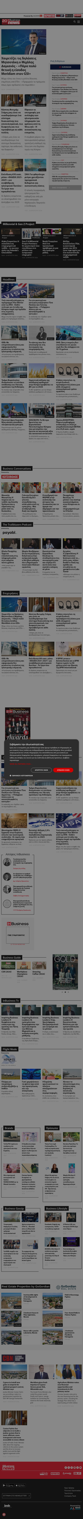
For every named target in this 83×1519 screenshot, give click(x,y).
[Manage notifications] (4, 1514)
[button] (41, 764)
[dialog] (41, 759)
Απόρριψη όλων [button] (41, 770)
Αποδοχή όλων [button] (63, 770)
